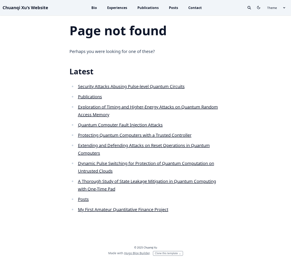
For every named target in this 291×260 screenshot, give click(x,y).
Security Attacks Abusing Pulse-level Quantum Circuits (131, 86)
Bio (94, 7)
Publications (148, 7)
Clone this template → (168, 253)
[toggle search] (249, 7)
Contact (195, 7)
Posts (173, 7)
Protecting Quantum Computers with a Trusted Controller (135, 135)
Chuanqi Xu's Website (25, 7)
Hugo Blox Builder (137, 253)
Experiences (117, 7)
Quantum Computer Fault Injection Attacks (120, 125)
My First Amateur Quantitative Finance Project (123, 209)
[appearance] (258, 7)
